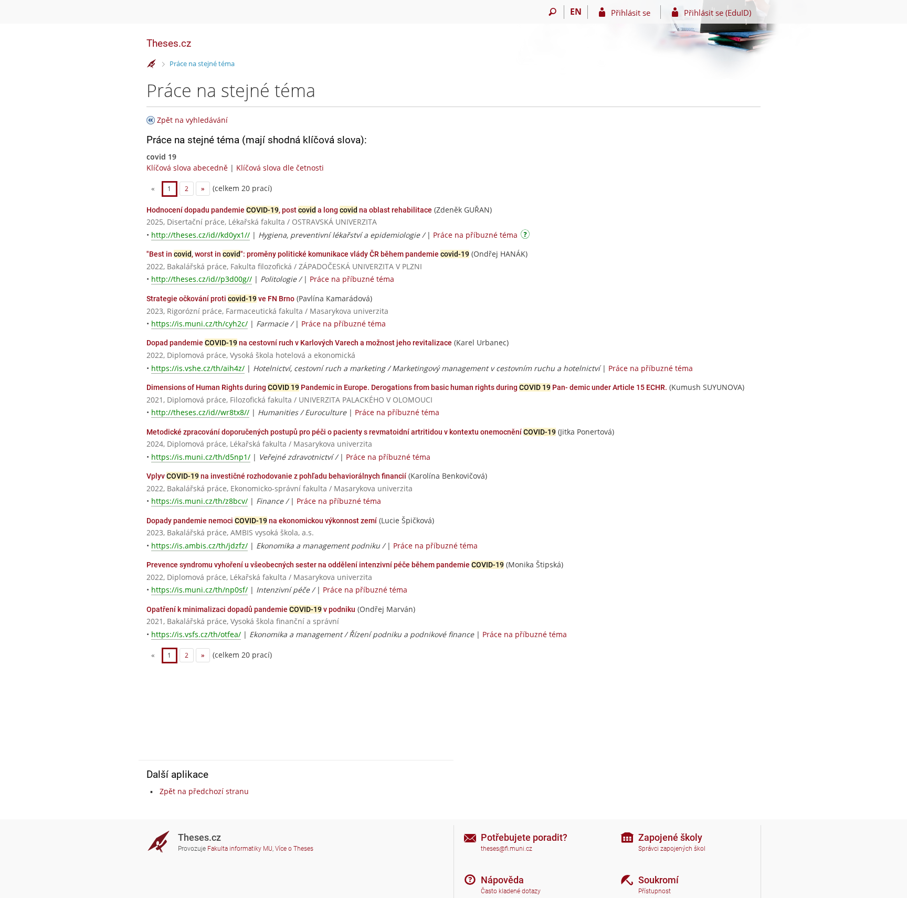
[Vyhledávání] (552, 12)
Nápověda (502, 879)
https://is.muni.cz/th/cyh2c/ (199, 324)
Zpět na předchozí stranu (204, 791)
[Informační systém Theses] (151, 64)
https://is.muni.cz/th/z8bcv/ (199, 501)
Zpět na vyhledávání (192, 120)
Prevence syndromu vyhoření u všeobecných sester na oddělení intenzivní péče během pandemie (325, 565)
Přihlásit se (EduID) (717, 12)
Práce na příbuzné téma (475, 235)
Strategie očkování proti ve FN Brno (220, 298)
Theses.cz (168, 43)
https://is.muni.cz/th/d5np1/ (200, 457)
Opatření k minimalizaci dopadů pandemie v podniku (250, 609)
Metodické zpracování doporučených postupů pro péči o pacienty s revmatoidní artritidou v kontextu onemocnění (351, 432)
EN (576, 11)
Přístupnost (654, 891)
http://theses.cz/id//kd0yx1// (200, 235)
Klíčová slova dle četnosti (280, 168)
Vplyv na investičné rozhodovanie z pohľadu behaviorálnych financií (276, 476)
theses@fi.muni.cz (506, 848)
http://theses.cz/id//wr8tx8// (200, 412)
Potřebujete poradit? (524, 837)
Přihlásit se (630, 12)
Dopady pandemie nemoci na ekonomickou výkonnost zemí (261, 520)
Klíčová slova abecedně (187, 168)
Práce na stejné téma (202, 63)
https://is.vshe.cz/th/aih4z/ (198, 368)
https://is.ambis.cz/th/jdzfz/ (199, 546)
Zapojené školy (670, 837)
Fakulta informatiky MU (239, 848)
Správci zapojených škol (671, 848)
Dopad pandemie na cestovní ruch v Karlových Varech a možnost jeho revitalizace (299, 343)
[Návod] (526, 235)
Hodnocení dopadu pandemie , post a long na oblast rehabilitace (289, 210)
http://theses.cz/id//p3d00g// (201, 279)
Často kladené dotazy (511, 891)
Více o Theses (294, 848)
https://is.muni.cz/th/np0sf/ (199, 590)
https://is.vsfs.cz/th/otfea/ (196, 634)
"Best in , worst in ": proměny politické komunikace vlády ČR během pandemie (307, 254)
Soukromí (658, 879)
